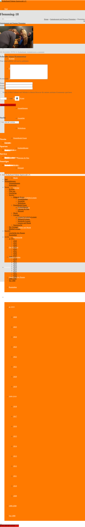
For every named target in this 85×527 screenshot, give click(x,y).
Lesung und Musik (24, 227)
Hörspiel (21, 168)
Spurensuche (17, 237)
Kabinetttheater (23, 148)
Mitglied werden (14, 229)
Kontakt (11, 59)
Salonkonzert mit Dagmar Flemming (63, 19)
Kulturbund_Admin (25, 52)
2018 (15, 406)
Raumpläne (13, 287)
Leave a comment (38, 52)
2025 (15, 327)
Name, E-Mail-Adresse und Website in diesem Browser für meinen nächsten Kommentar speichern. (37, 92)
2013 (15, 456)
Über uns (12, 191)
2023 (15, 347)
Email (2, 86)
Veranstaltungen (10, 19)
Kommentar (5, 79)
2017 (15, 416)
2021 (15, 367)
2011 (15, 476)
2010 (15, 486)
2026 (15, 317)
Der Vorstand (13, 227)
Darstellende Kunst (20, 138)
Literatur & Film (23, 158)
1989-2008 (12, 506)
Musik (15, 178)
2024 (15, 337)
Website (3, 88)
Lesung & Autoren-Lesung (27, 198)
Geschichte (7, 143)
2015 (15, 436)
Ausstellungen (23, 108)
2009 (15, 496)
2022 (15, 357)
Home (46, 19)
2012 (15, 466)
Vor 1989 (12, 516)
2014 (15, 446)
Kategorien (13, 185)
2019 (15, 387)
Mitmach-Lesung (24, 219)
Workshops (22, 128)
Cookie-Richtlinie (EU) (11, 165)
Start (6, 9)
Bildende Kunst (18, 197)
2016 (15, 426)
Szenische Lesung (24, 221)
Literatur (16, 188)
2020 (15, 377)
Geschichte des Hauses (17, 277)
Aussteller (21, 118)
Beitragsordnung (9, 158)
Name (2, 83)
